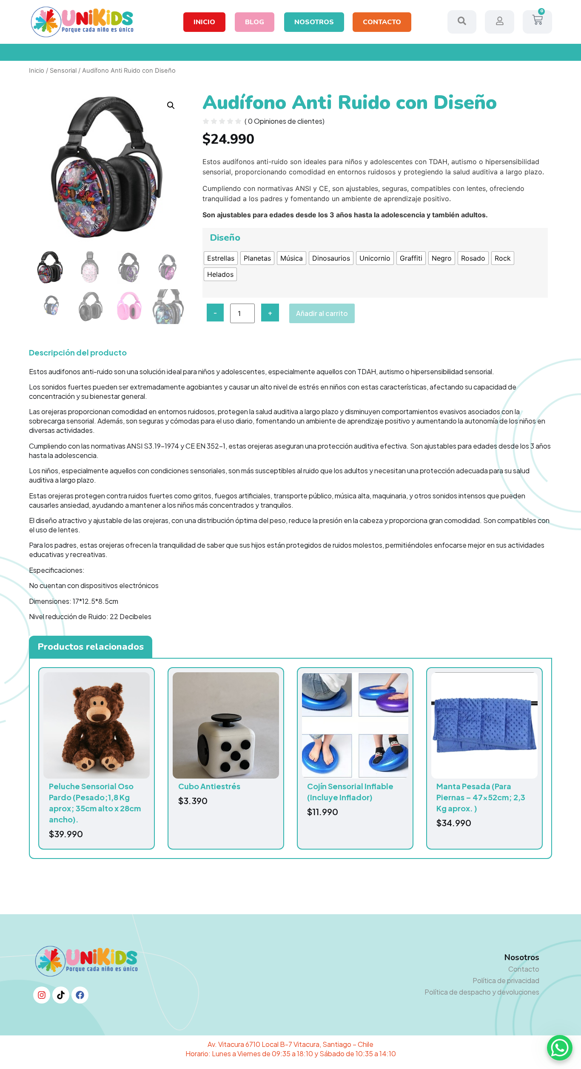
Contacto (523, 968)
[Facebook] (79, 995)
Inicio (36, 70)
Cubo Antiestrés (209, 786)
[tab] (90, 647)
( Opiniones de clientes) (285, 121)
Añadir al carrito (322, 313)
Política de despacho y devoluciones (481, 991)
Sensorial (63, 70)
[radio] (220, 258)
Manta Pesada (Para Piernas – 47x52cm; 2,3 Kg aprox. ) (480, 797)
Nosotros (521, 957)
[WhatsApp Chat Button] (559, 1047)
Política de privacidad (506, 980)
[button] (171, 105)
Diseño (225, 237)
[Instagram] (41, 995)
